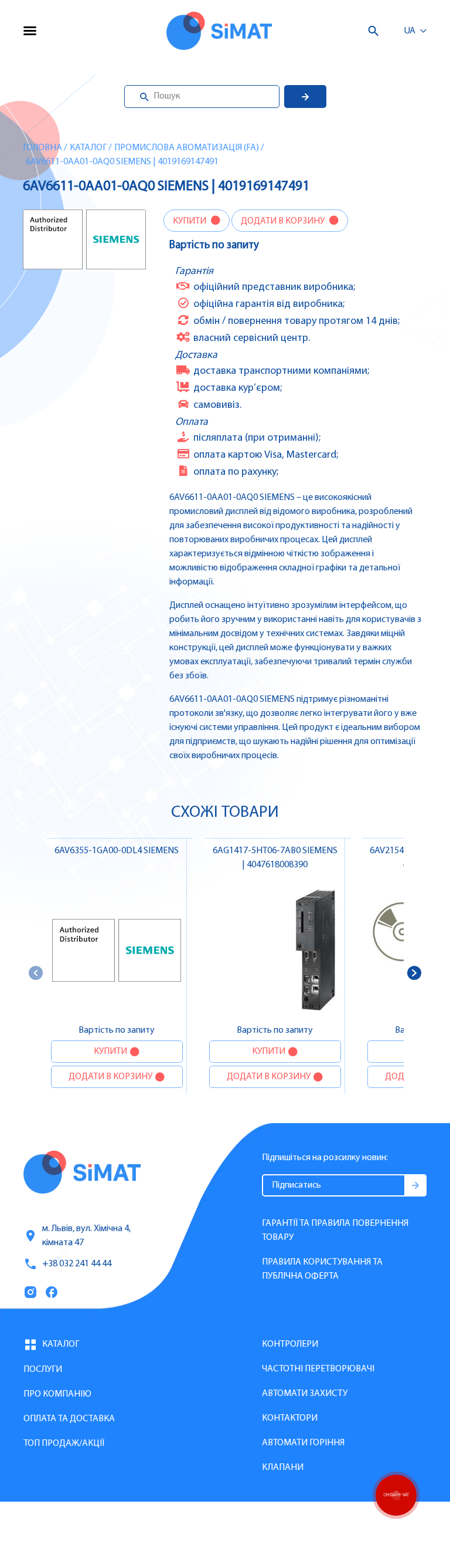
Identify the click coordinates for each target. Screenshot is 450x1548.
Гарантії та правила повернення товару (335, 1230)
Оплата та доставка (69, 1419)
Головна (42, 148)
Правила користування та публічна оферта (322, 1269)
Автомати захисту (304, 1393)
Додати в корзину (283, 221)
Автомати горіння (303, 1443)
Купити (190, 221)
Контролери (290, 1344)
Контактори (290, 1418)
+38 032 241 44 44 (76, 1264)
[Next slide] (414, 973)
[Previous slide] (36, 973)
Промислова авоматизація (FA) (186, 148)
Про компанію (57, 1394)
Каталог (88, 148)
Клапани (283, 1467)
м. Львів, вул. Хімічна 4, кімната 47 (86, 1236)
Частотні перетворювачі (318, 1369)
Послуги (42, 1369)
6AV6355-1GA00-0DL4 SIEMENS (116, 851)
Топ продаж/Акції (63, 1443)
